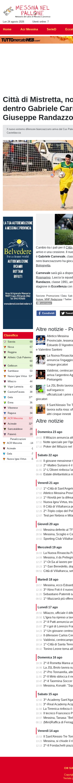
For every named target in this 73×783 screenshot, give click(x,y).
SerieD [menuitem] (51, 29)
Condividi (47, 313)
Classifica (11, 335)
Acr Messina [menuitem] (29, 29)
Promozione (52, 295)
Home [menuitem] (7, 29)
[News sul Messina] (27, 11)
